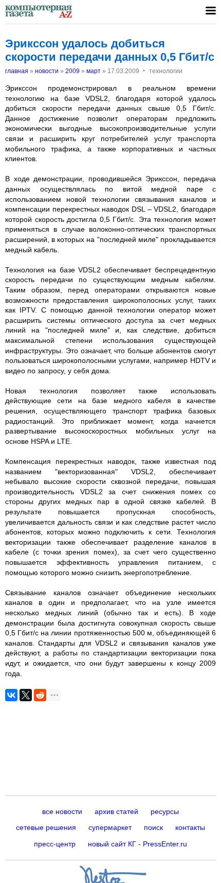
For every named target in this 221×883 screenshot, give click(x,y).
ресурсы (165, 811)
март (93, 71)
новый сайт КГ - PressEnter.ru (137, 844)
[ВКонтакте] (11, 695)
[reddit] (40, 695)
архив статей (116, 811)
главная (16, 71)
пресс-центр (55, 844)
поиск (153, 827)
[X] (26, 695)
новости (47, 71)
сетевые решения (46, 827)
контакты (190, 827)
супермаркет (110, 827)
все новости (62, 811)
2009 (72, 71)
